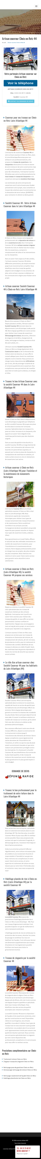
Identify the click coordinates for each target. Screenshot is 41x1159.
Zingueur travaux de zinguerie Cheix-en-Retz (18, 1061)
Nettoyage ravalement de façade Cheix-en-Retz (19, 1076)
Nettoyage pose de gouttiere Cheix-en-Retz (18, 1067)
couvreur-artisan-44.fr (22, 1140)
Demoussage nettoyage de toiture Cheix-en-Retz (20, 1070)
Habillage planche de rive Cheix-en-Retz (17, 1078)
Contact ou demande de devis (21, 101)
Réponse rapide (20, 776)
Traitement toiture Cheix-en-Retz (15, 1059)
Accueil (4, 42)
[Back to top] (35, 1153)
